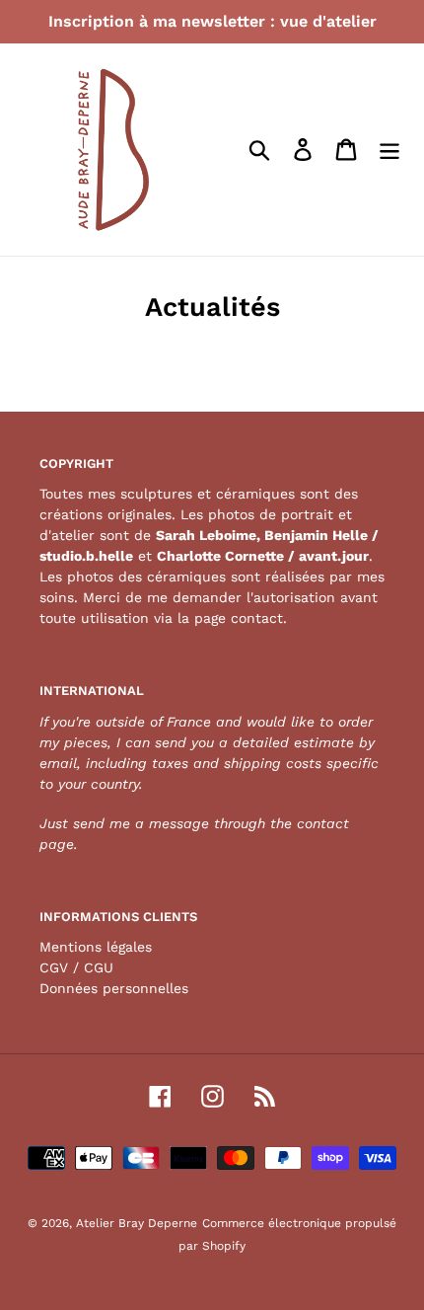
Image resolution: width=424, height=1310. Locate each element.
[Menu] (389, 150)
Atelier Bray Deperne (136, 1223)
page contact (238, 618)
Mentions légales (95, 947)
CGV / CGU (76, 967)
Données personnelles (113, 988)
